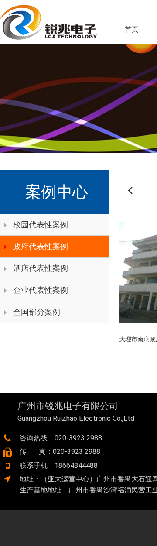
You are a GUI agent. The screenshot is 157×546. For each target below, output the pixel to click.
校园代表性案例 (40, 224)
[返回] (130, 190)
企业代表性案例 (40, 290)
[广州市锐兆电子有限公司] (48, 22)
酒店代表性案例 (40, 268)
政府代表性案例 (40, 246)
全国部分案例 (36, 311)
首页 (132, 29)
